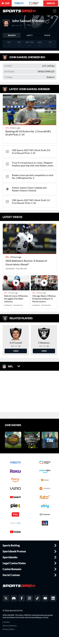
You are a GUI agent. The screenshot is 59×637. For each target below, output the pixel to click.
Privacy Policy (9, 629)
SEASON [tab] (12, 35)
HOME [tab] (47, 35)
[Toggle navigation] (54, 11)
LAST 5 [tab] (29, 35)
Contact (6, 622)
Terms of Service (10, 626)
